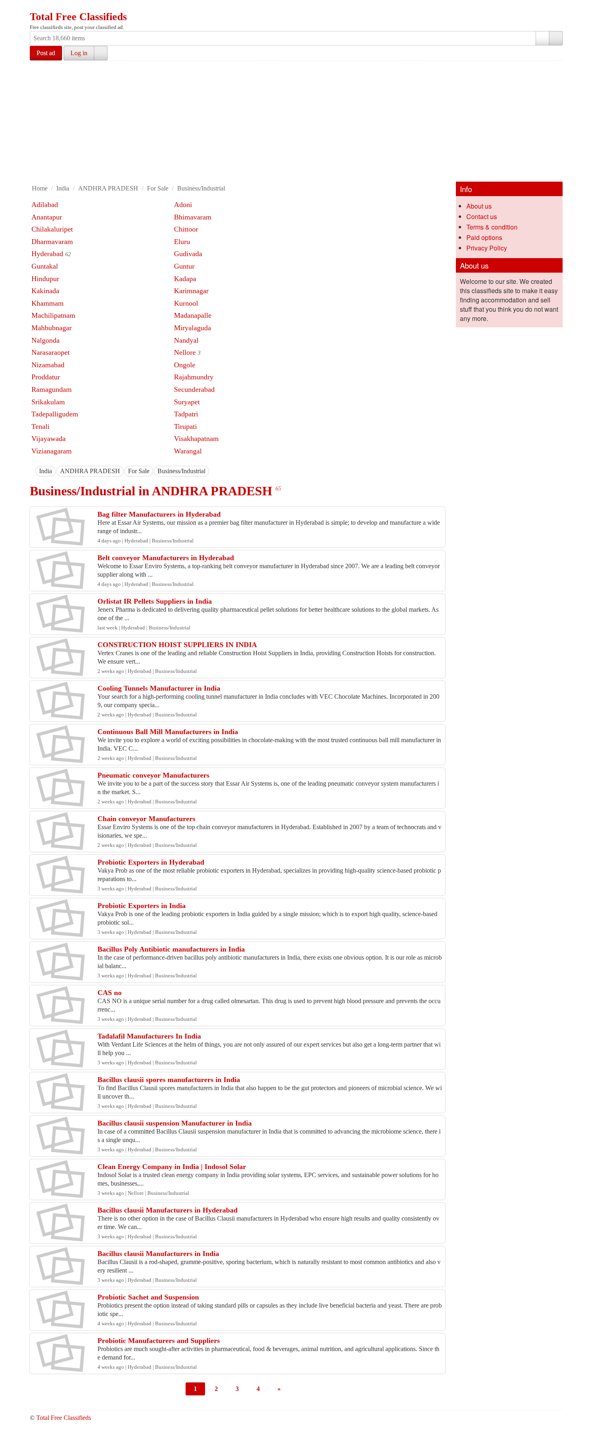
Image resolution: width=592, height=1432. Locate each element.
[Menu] (36, 7)
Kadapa (185, 279)
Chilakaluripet (52, 229)
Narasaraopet (50, 352)
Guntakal (44, 266)
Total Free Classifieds (78, 17)
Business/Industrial (201, 188)
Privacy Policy (486, 247)
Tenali (40, 426)
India (62, 188)
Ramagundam (51, 389)
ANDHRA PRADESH (108, 188)
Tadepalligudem (54, 414)
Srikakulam (48, 402)
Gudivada (188, 254)
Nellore (185, 352)
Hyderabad (47, 254)
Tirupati (185, 426)
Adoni (183, 205)
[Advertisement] (296, 121)
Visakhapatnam (196, 439)
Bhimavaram (192, 217)
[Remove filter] (52, 471)
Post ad (46, 53)
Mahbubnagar (51, 328)
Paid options (484, 237)
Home (40, 188)
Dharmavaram (52, 242)
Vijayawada (48, 439)
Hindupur (45, 279)
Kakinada (45, 291)
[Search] (556, 38)
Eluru (182, 242)
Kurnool (186, 303)
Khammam (47, 303)
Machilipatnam (53, 315)
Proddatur (45, 377)
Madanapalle (192, 315)
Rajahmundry (193, 377)
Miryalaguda (192, 328)
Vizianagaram (51, 451)
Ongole (184, 365)
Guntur (184, 266)
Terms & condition (491, 227)
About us (479, 206)
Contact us (481, 216)
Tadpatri (186, 414)
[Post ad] (52, 7)
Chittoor (186, 229)
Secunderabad (194, 389)
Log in (78, 53)
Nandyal (186, 340)
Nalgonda (45, 340)
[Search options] (542, 38)
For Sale (157, 188)
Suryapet (187, 402)
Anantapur (46, 217)
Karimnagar (191, 291)
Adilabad (44, 205)
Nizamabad (47, 365)
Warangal (188, 451)
